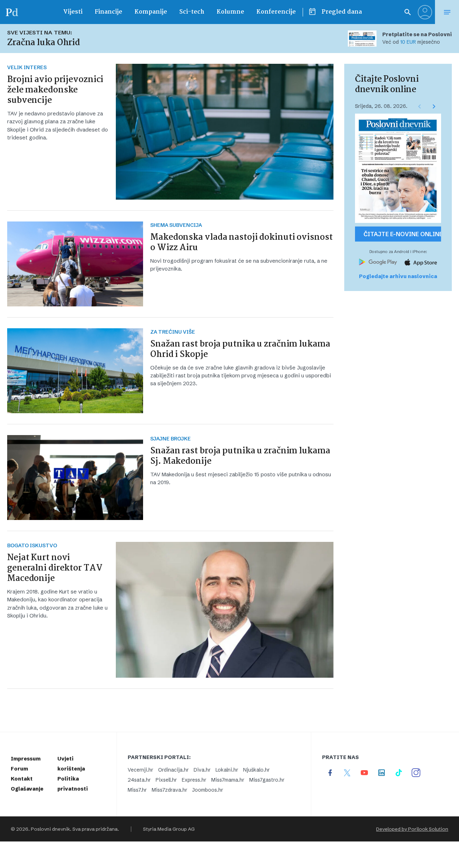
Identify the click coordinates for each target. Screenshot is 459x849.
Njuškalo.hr (256, 770)
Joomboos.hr (207, 790)
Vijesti (72, 12)
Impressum (26, 758)
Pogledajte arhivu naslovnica (398, 276)
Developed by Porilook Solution (412, 829)
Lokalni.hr (227, 770)
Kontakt (22, 779)
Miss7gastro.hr (266, 780)
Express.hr (194, 780)
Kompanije (150, 12)
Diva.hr (202, 770)
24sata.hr (139, 780)
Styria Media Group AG (169, 829)
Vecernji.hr (140, 770)
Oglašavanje (27, 789)
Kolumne (230, 12)
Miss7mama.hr (227, 780)
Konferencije (276, 12)
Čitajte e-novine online (402, 234)
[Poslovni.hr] (12, 12)
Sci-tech (191, 12)
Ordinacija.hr (173, 770)
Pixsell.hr (166, 780)
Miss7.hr (137, 790)
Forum (19, 768)
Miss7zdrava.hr (169, 790)
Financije (108, 12)
